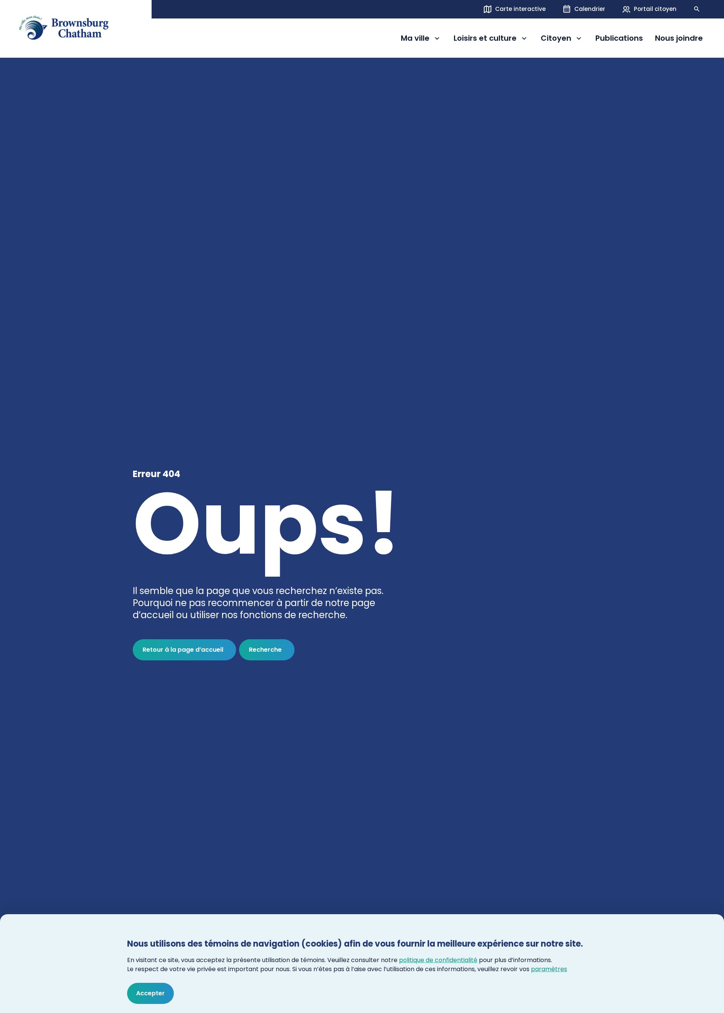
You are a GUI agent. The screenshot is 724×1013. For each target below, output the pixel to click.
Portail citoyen (655, 9)
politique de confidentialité (438, 960)
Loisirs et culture (485, 39)
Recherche (265, 649)
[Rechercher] (697, 9)
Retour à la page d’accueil (183, 649)
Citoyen (562, 39)
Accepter (150, 993)
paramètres (549, 969)
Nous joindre (679, 38)
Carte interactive (520, 9)
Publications (619, 38)
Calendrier (589, 9)
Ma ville (421, 39)
